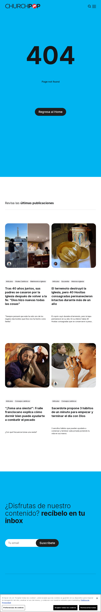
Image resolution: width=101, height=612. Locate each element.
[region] (50, 603)
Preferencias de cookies (13, 608)
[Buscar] (89, 6)
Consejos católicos (22, 401)
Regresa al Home (50, 112)
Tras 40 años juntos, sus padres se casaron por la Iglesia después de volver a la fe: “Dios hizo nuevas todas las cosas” (26, 296)
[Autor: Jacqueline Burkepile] (9, 383)
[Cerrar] (97, 598)
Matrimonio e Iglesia (38, 281)
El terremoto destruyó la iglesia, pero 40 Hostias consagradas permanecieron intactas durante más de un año (72, 296)
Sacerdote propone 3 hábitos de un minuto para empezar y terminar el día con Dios (72, 412)
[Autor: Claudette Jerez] (55, 264)
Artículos (9, 281)
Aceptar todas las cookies (65, 608)
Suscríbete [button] (47, 543)
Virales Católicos (21, 281)
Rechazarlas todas (88, 608)
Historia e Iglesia (77, 281)
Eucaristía (65, 281)
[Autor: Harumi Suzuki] (9, 264)
